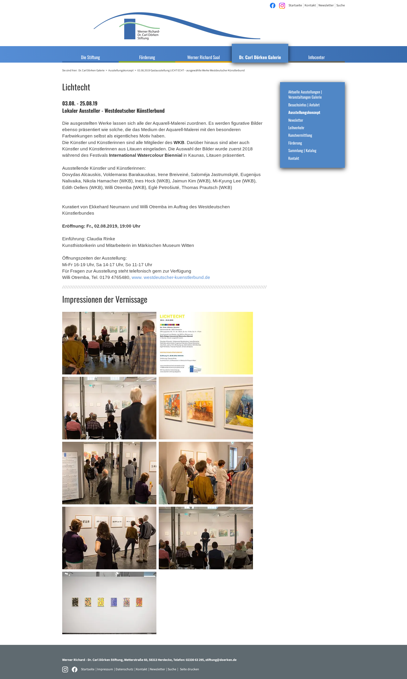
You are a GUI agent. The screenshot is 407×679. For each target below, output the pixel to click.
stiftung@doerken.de (220, 660)
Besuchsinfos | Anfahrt (304, 104)
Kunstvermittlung (300, 135)
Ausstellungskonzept (304, 112)
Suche (172, 669)
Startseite (87, 669)
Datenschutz (124, 669)
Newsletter (295, 120)
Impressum (105, 669)
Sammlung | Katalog (302, 150)
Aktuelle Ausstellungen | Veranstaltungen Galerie (305, 94)
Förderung (295, 142)
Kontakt (293, 158)
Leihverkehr (296, 127)
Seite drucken (189, 669)
